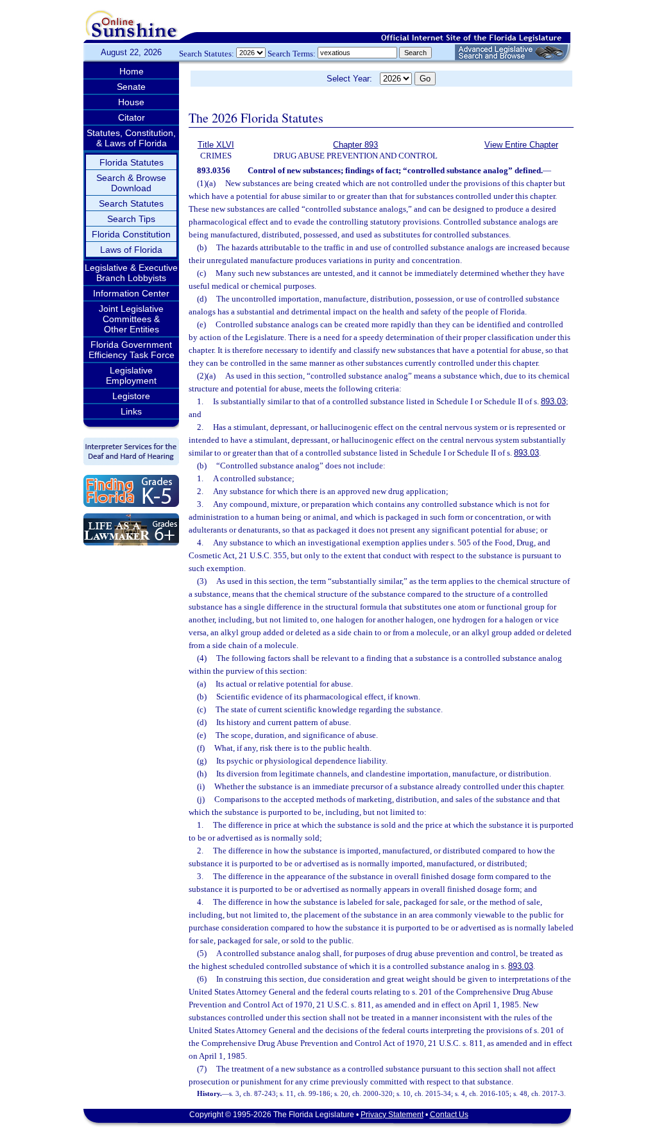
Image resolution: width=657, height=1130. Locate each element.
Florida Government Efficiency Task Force (132, 349)
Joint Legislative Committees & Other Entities (131, 319)
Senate (131, 86)
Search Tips (131, 219)
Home (131, 71)
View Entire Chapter (521, 145)
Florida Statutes (131, 162)
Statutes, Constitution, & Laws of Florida (131, 138)
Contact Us (449, 1114)
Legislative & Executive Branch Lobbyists (131, 272)
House (131, 102)
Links (131, 411)
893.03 (553, 401)
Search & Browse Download (131, 183)
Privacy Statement (392, 1114)
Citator (131, 117)
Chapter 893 (355, 145)
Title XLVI (216, 145)
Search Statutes (131, 203)
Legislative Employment (131, 375)
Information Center (131, 293)
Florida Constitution (131, 234)
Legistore (131, 396)
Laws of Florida (131, 249)
